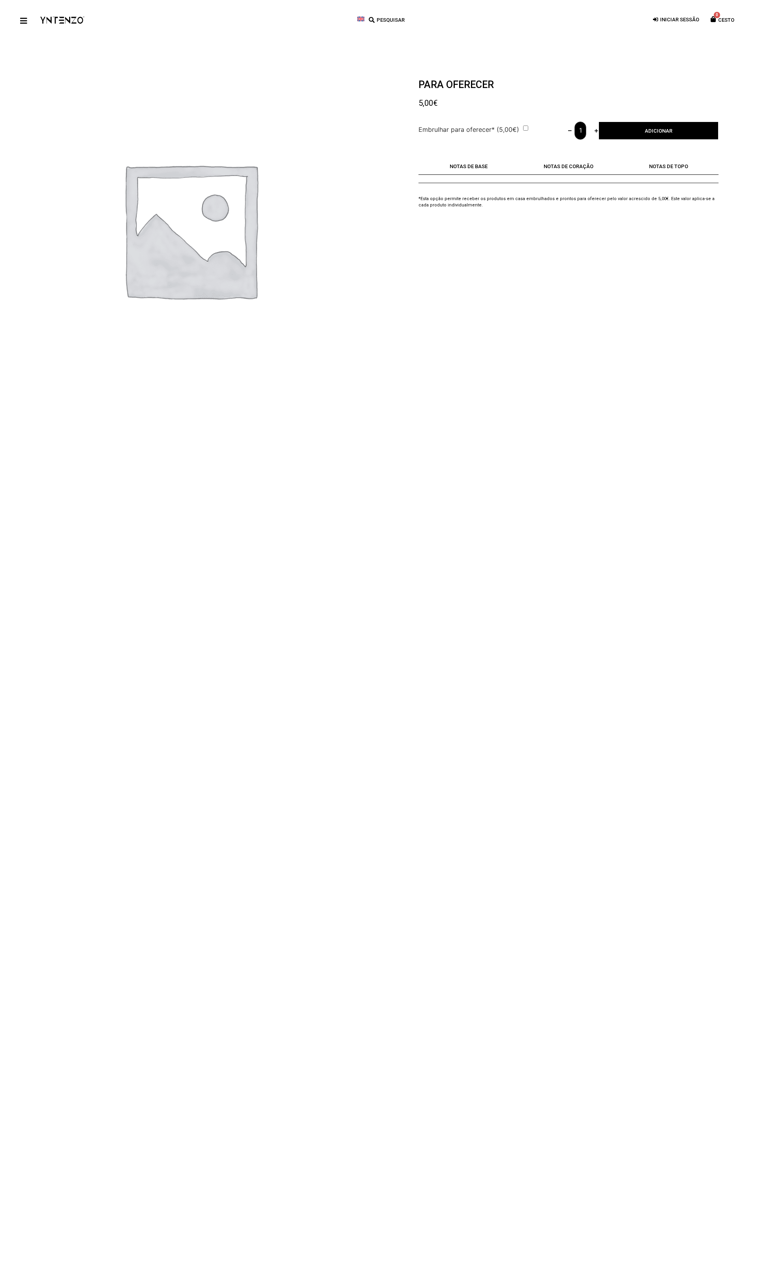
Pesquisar (391, 20)
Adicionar (658, 131)
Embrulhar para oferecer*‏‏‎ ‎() (468, 129)
